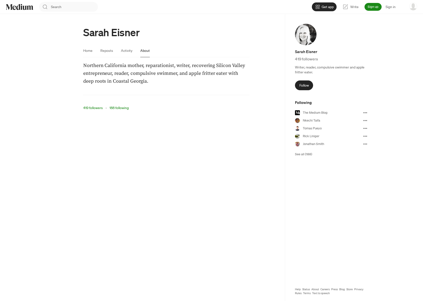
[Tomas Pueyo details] (365, 128)
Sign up (373, 7)
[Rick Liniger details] (365, 136)
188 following (119, 108)
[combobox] (74, 7)
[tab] (88, 50)
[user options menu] (413, 6)
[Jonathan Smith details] (365, 144)
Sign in (391, 7)
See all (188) (303, 154)
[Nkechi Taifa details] (365, 120)
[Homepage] (19, 7)
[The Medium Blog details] (365, 113)
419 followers (93, 108)
